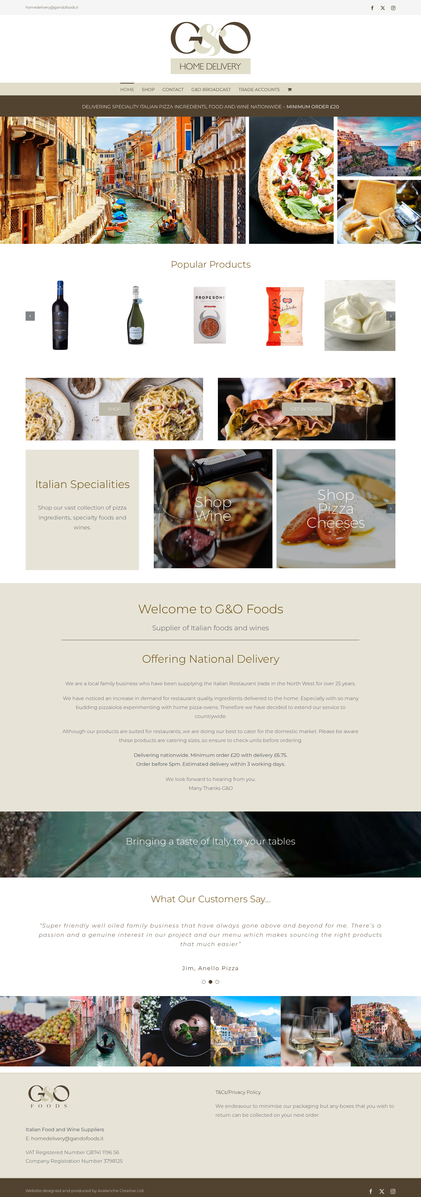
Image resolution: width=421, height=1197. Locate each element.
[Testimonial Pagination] (204, 972)
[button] (30, 316)
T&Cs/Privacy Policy (238, 1083)
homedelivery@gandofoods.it (52, 7)
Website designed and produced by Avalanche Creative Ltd (85, 1181)
